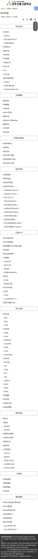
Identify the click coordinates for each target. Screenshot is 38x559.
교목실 (6, 333)
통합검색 (14, 8)
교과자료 (6, 358)
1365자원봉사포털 (10, 216)
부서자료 (6, 329)
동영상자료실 (8, 284)
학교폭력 (7, 430)
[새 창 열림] (23, 19)
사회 (5, 377)
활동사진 (6, 116)
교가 (4, 70)
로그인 (2, 8)
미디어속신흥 (7, 287)
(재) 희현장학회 (8, 78)
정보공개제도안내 (9, 510)
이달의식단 (7, 261)
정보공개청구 (7, 514)
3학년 (6, 325)
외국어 (6, 370)
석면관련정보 (7, 518)
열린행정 (19, 497)
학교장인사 (7, 47)
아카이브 (7, 453)
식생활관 (6, 258)
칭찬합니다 (7, 441)
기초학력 (6, 128)
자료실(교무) (7, 403)
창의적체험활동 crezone (12, 227)
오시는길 (6, 74)
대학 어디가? (8, 197)
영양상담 (7, 269)
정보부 (6, 347)
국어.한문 (7, 362)
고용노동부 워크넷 (10, 194)
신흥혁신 (6, 147)
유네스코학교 (7, 112)
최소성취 (6, 132)
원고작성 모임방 (9, 468)
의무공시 (7, 82)
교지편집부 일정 (9, 464)
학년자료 (6, 314)
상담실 (5, 422)
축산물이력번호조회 (10, 272)
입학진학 (19, 169)
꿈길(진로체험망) (9, 219)
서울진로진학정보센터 (11, 208)
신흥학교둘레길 (9, 43)
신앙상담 (6, 491)
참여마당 (19, 413)
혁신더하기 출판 (8, 155)
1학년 (6, 318)
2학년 (6, 321)
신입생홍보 (7, 175)
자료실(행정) (7, 407)
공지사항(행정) (8, 242)
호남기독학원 (7, 522)
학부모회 (6, 445)
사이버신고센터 (8, 438)
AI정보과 (7, 380)
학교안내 (19, 26)
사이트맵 (8, 8)
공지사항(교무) (8, 238)
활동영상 (6, 124)
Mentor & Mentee (10, 120)
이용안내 (8, 17)
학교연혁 (6, 55)
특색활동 (6, 105)
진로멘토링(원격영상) (11, 212)
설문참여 (7, 457)
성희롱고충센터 (8, 434)
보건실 (5, 276)
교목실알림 (7, 479)
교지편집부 (7, 449)
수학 (5, 366)
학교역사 (6, 32)
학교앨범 (6, 395)
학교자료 (19, 308)
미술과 (6, 388)
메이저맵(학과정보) (10, 205)
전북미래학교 (19, 138)
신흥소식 (19, 232)
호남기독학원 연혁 (10, 526)
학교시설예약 (7, 506)
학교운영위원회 (8, 254)
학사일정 (6, 250)
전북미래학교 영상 (9, 159)
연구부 (6, 336)
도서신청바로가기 (9, 299)
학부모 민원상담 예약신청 (12, 502)
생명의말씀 (7, 483)
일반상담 (7, 426)
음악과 (6, 384)
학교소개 (6, 66)
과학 (5, 373)
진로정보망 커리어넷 (10, 190)
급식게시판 (7, 265)
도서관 (5, 291)
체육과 (6, 391)
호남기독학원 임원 (10, 529)
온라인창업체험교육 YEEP (12, 223)
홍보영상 (6, 101)
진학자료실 (7, 179)
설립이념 (6, 51)
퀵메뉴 (35, 27)
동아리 (5, 418)
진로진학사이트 (8, 186)
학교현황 (6, 59)
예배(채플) (6, 487)
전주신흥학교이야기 (10, 39)
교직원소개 (7, 62)
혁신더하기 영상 (8, 163)
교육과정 (6, 108)
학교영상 (6, 399)
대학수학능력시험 (9, 201)
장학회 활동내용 (9, 86)
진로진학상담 (8, 355)
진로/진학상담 (8, 182)
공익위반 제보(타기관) (11, 89)
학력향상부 (7, 340)
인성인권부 (7, 344)
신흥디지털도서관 (9, 303)
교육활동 (19, 95)
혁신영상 (6, 151)
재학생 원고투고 (9, 460)
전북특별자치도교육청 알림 (12, 246)
